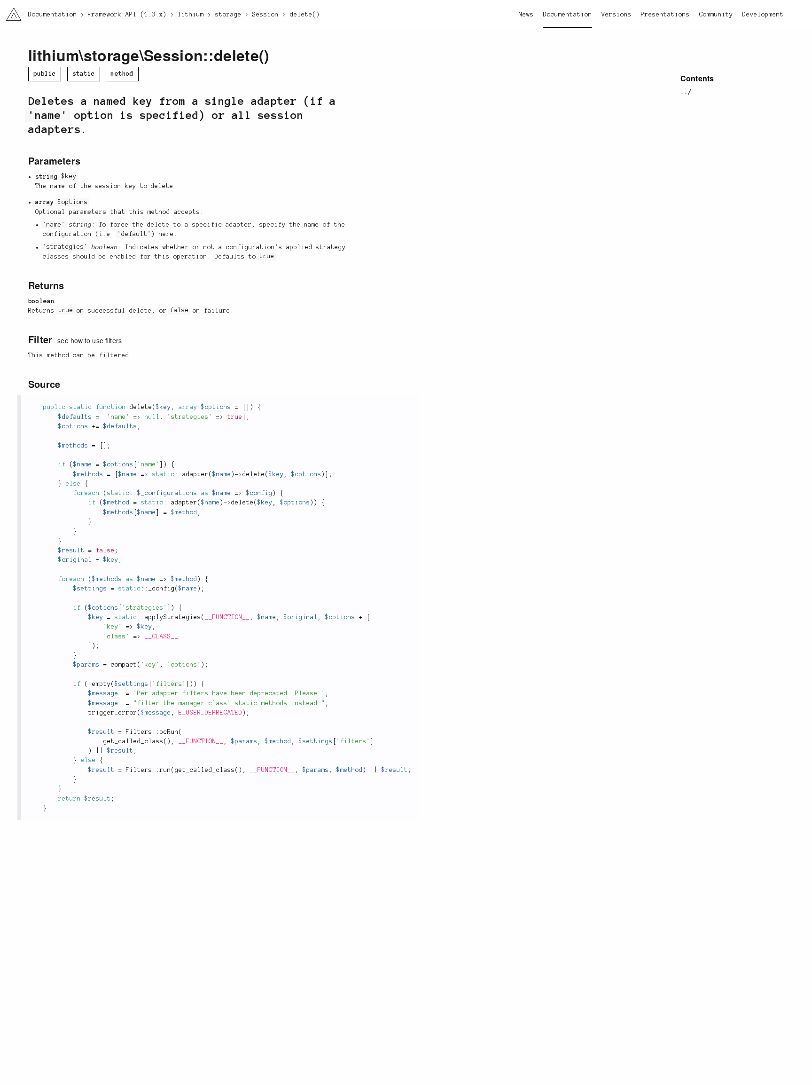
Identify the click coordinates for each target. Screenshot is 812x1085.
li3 (10, 12)
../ (686, 92)
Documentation (567, 14)
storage (112, 55)
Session (173, 55)
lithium (53, 55)
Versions (616, 14)
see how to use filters (89, 340)
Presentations (665, 14)
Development (763, 14)
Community (716, 14)
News (526, 14)
